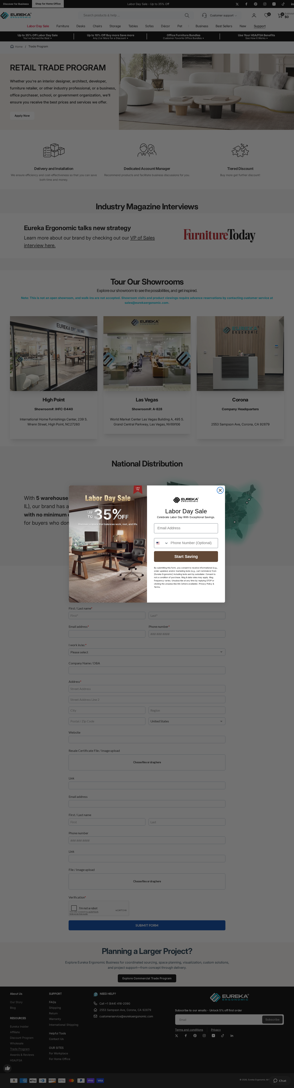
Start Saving (186, 556)
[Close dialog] (220, 490)
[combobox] (161, 543)
